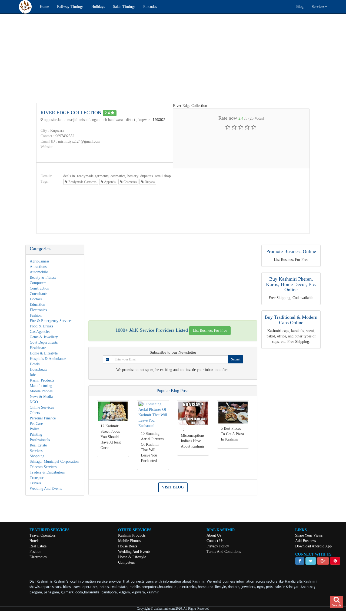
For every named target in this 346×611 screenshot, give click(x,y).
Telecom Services (43, 467)
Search (336, 605)
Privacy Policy (218, 546)
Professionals (40, 440)
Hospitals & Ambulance (48, 359)
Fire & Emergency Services (51, 321)
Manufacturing (41, 386)
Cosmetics (130, 182)
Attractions (38, 267)
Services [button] (318, 7)
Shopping (37, 456)
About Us (214, 535)
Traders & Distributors (47, 472)
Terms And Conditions (224, 552)
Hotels (34, 364)
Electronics (38, 310)
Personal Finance (43, 418)
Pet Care (36, 424)
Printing (36, 434)
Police (34, 429)
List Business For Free (210, 331)
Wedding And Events (46, 489)
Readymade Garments (82, 182)
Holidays (98, 7)
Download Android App (313, 546)
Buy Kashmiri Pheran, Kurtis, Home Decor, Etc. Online (291, 284)
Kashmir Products (131, 535)
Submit (235, 359)
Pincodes (150, 7)
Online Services (42, 407)
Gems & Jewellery (44, 337)
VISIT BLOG (173, 487)
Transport (37, 478)
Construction (39, 288)
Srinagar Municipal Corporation (54, 461)
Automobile (39, 272)
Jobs (33, 375)
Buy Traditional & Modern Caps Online (291, 319)
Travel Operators (42, 535)
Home (44, 7)
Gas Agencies (40, 332)
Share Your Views (308, 535)
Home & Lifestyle (44, 353)
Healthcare (38, 348)
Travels (35, 483)
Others (35, 413)
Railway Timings (70, 7)
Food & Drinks (41, 326)
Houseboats (38, 369)
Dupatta (149, 182)
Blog (300, 7)
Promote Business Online (291, 251)
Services (36, 451)
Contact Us (215, 541)
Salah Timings (124, 7)
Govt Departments (44, 342)
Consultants (38, 294)
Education (37, 305)
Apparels (110, 182)
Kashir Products (42, 380)
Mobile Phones (41, 391)
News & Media (41, 397)
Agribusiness (39, 261)
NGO (34, 402)
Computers (38, 283)
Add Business (305, 541)
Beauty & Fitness (43, 277)
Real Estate (38, 445)
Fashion (36, 315)
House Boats (127, 546)
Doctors (36, 299)
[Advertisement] (162, 57)
